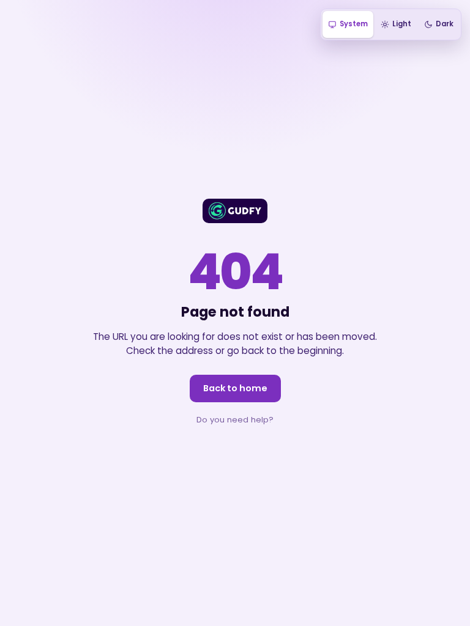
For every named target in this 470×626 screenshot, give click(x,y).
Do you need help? (235, 419)
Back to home (235, 388)
